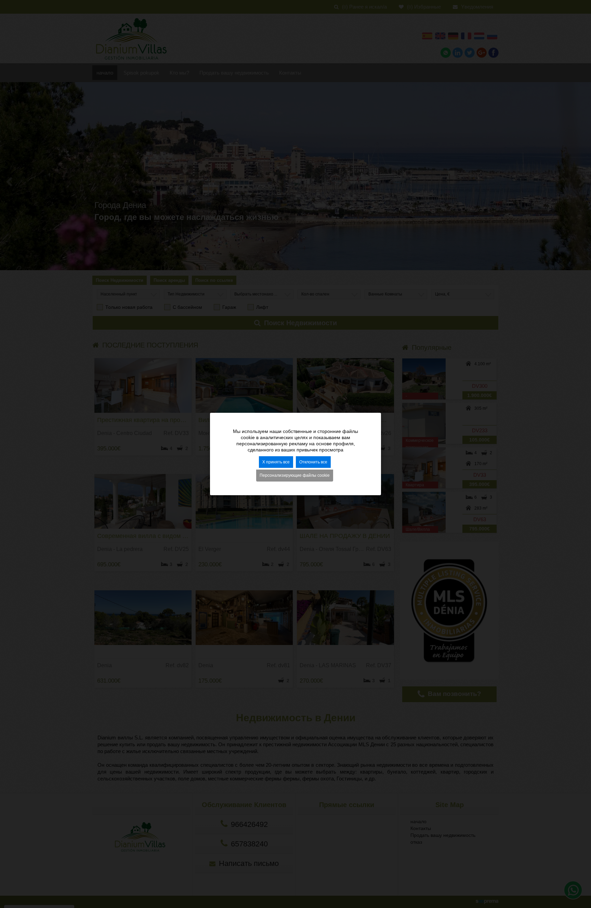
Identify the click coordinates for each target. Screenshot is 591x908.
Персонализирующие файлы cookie (295, 475)
